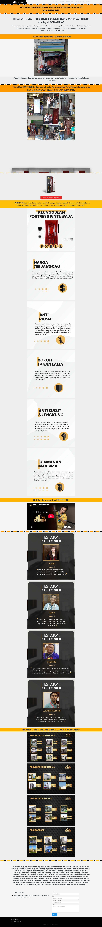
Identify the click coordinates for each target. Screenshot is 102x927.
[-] (12, 922)
